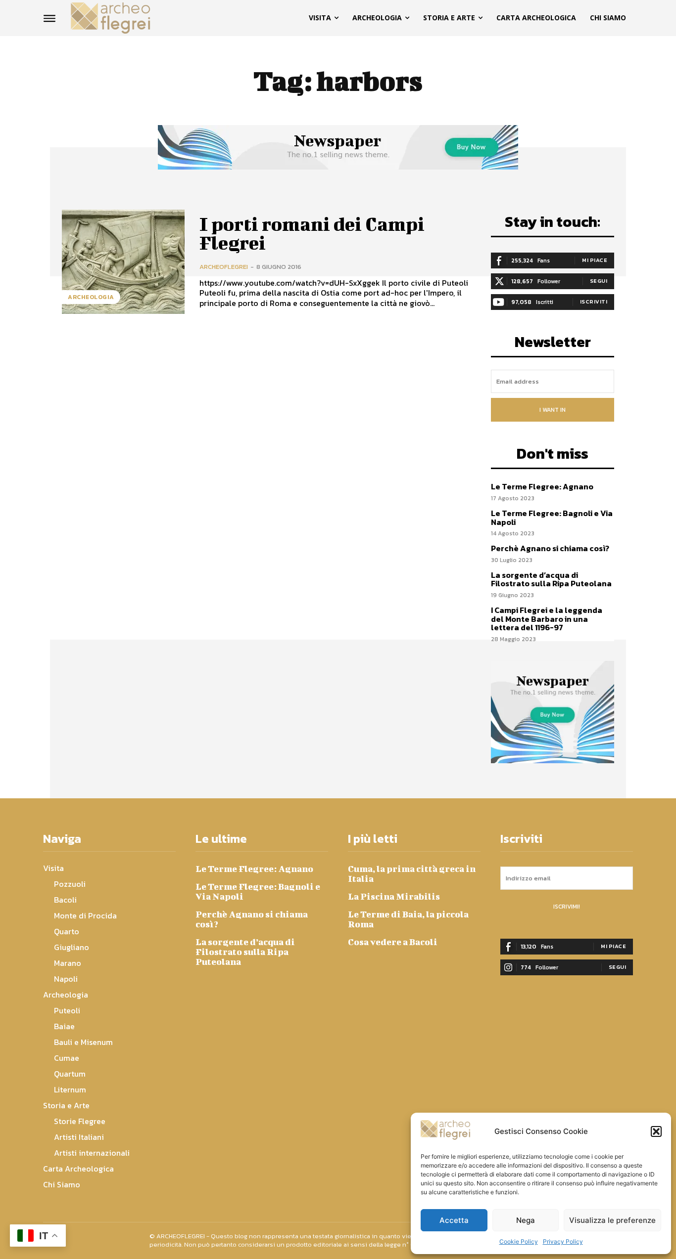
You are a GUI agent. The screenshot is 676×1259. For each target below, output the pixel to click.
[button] (656, 1131)
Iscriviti (594, 301)
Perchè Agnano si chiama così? (550, 548)
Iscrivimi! (566, 906)
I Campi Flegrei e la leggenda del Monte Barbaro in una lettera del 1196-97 (546, 618)
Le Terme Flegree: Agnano (542, 486)
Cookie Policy (518, 1241)
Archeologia (91, 297)
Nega (525, 1220)
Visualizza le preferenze (612, 1220)
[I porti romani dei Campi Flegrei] (123, 262)
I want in (552, 409)
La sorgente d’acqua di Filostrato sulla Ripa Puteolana (551, 579)
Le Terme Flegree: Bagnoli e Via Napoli (552, 517)
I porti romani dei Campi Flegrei (312, 233)
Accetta (454, 1220)
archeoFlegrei (223, 266)
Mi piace (594, 260)
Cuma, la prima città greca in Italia (412, 874)
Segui (599, 281)
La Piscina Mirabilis (394, 896)
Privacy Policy (563, 1241)
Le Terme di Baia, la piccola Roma (408, 919)
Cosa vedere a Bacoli (392, 942)
